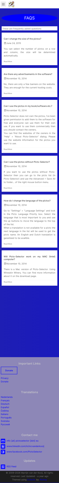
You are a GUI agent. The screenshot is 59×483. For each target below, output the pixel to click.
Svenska (5, 421)
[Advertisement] (29, 322)
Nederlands (7, 397)
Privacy (5, 378)
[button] (54, 478)
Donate (9, 370)
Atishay (43, 479)
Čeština (5, 410)
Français (5, 400)
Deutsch (5, 403)
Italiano (4, 414)
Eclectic (31, 479)
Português (6, 417)
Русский (5, 424)
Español (5, 407)
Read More (8, 61)
